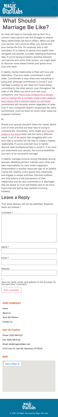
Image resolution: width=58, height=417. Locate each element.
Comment (7, 212)
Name (5, 247)
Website (5, 269)
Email (5, 258)
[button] (53, 8)
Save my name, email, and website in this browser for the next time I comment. (28, 283)
